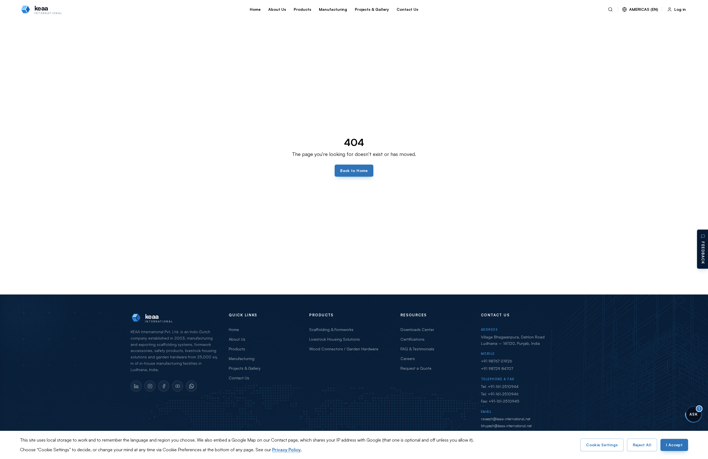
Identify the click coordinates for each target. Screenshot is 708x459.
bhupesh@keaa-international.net (506, 426)
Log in (680, 9)
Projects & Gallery (372, 9)
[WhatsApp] (191, 386)
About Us (277, 9)
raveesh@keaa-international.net (505, 419)
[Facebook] (163, 386)
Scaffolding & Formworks (331, 329)
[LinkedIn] (136, 386)
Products (302, 9)
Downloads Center (417, 329)
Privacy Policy (286, 449)
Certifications (412, 339)
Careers (407, 358)
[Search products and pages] (610, 9)
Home (255, 9)
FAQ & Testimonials (417, 348)
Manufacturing (333, 9)
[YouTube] (177, 386)
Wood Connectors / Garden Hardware (343, 348)
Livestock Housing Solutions (334, 339)
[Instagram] (149, 386)
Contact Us (407, 9)
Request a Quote (415, 368)
